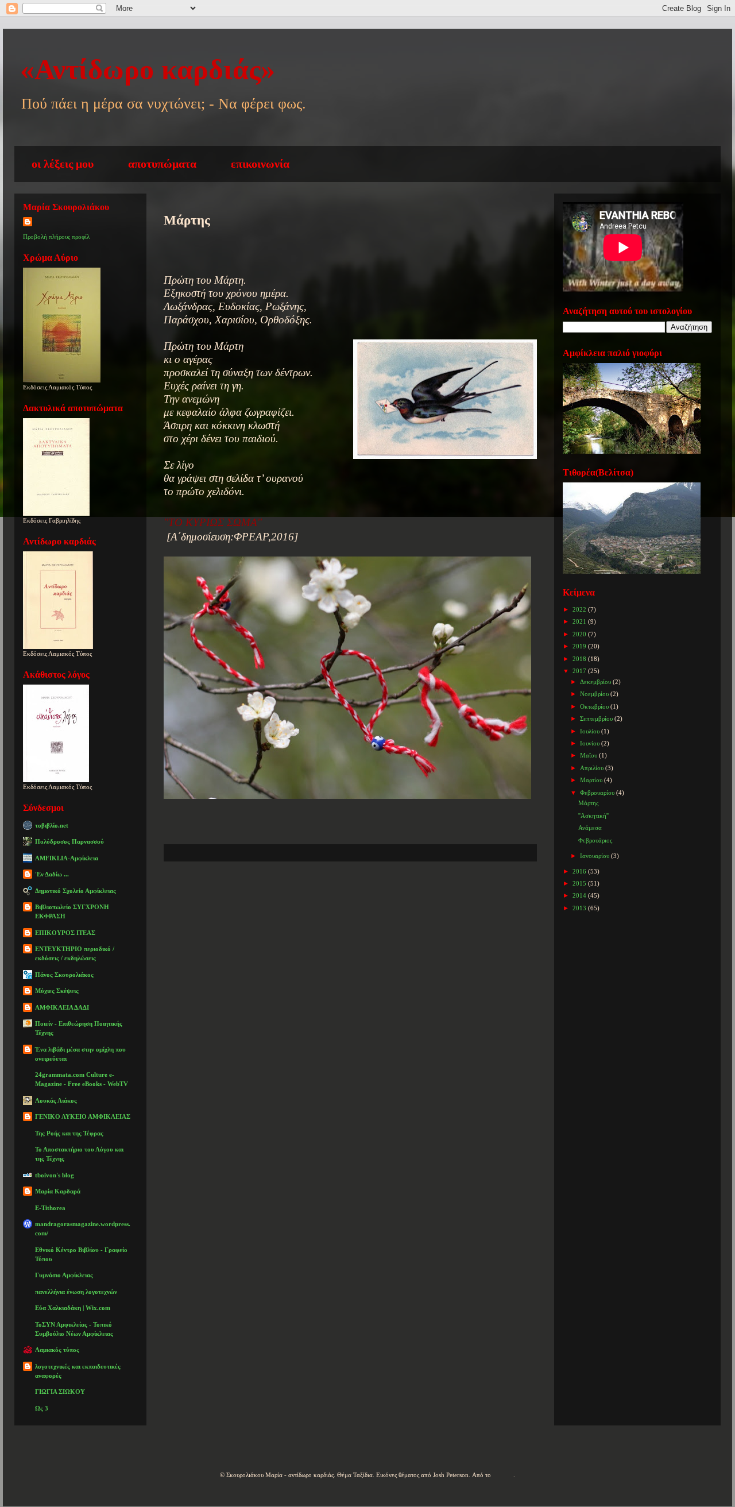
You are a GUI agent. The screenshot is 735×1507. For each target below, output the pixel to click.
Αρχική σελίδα (338, 896)
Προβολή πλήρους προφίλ (56, 236)
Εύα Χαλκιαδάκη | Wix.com (72, 1307)
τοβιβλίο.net (51, 825)
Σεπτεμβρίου (597, 718)
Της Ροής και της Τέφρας (69, 1133)
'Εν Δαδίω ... (52, 874)
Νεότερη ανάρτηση (226, 896)
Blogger (503, 1474)
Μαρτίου (592, 779)
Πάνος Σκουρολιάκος (64, 974)
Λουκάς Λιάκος (56, 1100)
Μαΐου (589, 755)
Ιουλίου (590, 731)
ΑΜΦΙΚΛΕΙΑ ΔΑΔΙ (62, 1007)
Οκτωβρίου (595, 706)
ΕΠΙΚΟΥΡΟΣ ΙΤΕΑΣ (65, 932)
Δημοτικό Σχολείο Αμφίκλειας (75, 890)
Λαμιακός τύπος (57, 1349)
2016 (580, 871)
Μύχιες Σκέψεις (57, 990)
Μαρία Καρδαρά (57, 1191)
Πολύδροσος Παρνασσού (69, 841)
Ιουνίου (590, 743)
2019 (580, 646)
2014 (580, 895)
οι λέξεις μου (63, 163)
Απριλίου (592, 767)
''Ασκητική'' (593, 815)
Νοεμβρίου (595, 693)
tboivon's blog (54, 1175)
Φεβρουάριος (595, 840)
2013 (580, 908)
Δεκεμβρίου (596, 681)
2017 (580, 670)
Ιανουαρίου (595, 855)
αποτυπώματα (162, 163)
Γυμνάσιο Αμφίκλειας (64, 1275)
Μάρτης (588, 802)
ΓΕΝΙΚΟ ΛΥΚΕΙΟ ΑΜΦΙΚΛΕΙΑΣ (82, 1116)
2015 (580, 883)
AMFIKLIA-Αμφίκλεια (66, 858)
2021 (580, 621)
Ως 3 (41, 1408)
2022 (580, 609)
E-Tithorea (50, 1207)
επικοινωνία (260, 163)
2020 (580, 634)
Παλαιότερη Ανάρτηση (462, 896)
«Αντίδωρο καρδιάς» (147, 69)
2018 (580, 658)
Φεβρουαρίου (598, 792)
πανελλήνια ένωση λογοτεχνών (76, 1291)
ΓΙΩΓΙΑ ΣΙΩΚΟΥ (60, 1391)
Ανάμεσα (590, 827)
